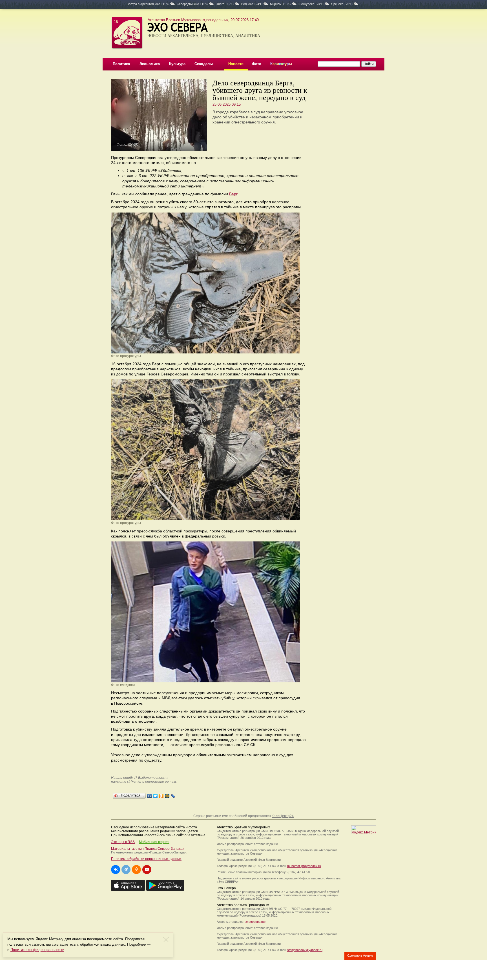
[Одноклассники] (161, 794)
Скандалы (203, 64)
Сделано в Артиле (360, 955)
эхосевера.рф (255, 921)
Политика (121, 64)
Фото (256, 64)
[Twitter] (155, 794)
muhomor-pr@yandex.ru (304, 866)
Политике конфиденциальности (37, 950)
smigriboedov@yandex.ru (304, 950)
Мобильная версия (154, 842)
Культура (177, 64)
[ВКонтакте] (149, 794)
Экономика (150, 64)
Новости (236, 64)
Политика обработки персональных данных (146, 859)
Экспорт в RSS (123, 842)
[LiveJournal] (173, 794)
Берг (233, 194)
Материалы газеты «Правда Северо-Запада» (148, 849)
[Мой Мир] (167, 794)
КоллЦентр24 (283, 816)
